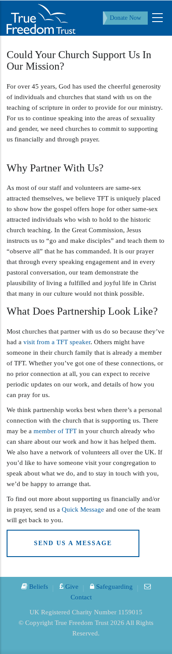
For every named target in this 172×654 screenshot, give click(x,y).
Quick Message (83, 509)
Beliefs (37, 586)
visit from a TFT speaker (56, 342)
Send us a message (73, 543)
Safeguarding (113, 586)
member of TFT (54, 431)
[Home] (41, 18)
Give (71, 586)
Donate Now (125, 18)
